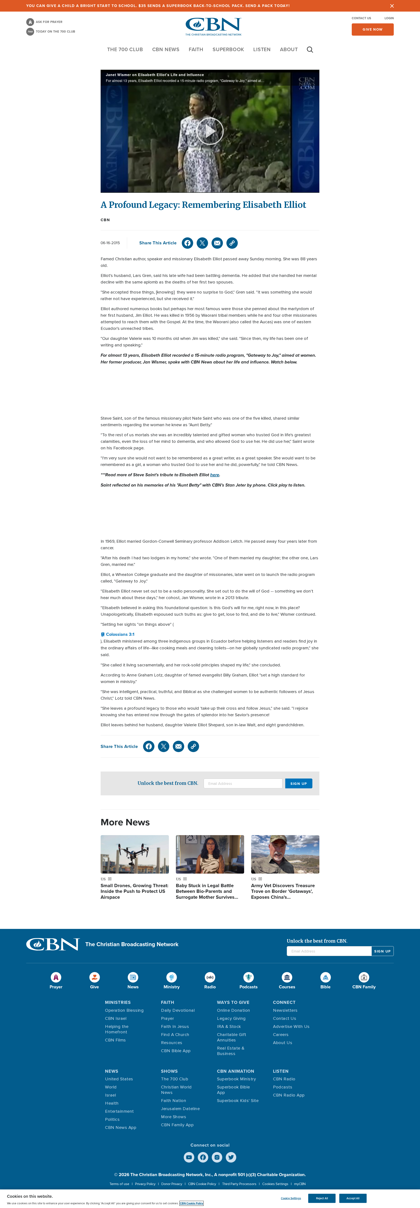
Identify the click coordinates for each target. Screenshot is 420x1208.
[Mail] (217, 243)
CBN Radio (284, 1079)
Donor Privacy (171, 1184)
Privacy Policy (145, 1184)
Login (389, 18)
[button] (117, 634)
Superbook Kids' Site (238, 1100)
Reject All (322, 1198)
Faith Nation (173, 1100)
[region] (210, 1198)
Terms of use (119, 1184)
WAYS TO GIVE (233, 1002)
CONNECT (284, 1002)
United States (119, 1079)
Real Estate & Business (231, 1051)
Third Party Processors (239, 1184)
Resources (171, 1042)
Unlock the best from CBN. (168, 783)
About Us (282, 1042)
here (214, 474)
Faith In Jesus (175, 1026)
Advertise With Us (291, 1026)
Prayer (167, 1018)
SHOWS (169, 1071)
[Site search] (310, 52)
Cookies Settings (275, 1184)
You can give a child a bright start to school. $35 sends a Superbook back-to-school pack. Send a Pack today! (158, 6)
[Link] (232, 243)
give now (373, 29)
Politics (112, 1119)
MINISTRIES (118, 1002)
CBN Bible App (176, 1050)
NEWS (111, 1071)
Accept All (352, 1198)
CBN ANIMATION (235, 1071)
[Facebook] (187, 243)
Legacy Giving (231, 1018)
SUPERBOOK (228, 49)
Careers (281, 1034)
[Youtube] (189, 1157)
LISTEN (262, 49)
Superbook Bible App (233, 1090)
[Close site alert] (392, 6)
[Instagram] (217, 1157)
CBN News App (120, 1127)
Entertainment (119, 1111)
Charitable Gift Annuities (231, 1037)
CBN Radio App (289, 1095)
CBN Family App (177, 1125)
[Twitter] (202, 243)
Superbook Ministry (236, 1079)
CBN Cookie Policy (202, 1184)
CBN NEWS (166, 49)
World (111, 1087)
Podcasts (282, 1087)
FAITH (196, 49)
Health (112, 1103)
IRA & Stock (229, 1026)
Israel (110, 1095)
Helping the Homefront (117, 1029)
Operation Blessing (124, 1010)
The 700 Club (125, 49)
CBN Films (115, 1040)
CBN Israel (115, 1018)
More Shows (173, 1116)
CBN (105, 220)
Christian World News (176, 1090)
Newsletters (285, 1010)
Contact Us (361, 18)
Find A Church (175, 1034)
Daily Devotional (178, 1010)
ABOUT (289, 49)
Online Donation (233, 1010)
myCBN (300, 1184)
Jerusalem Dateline (180, 1108)
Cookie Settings (291, 1198)
